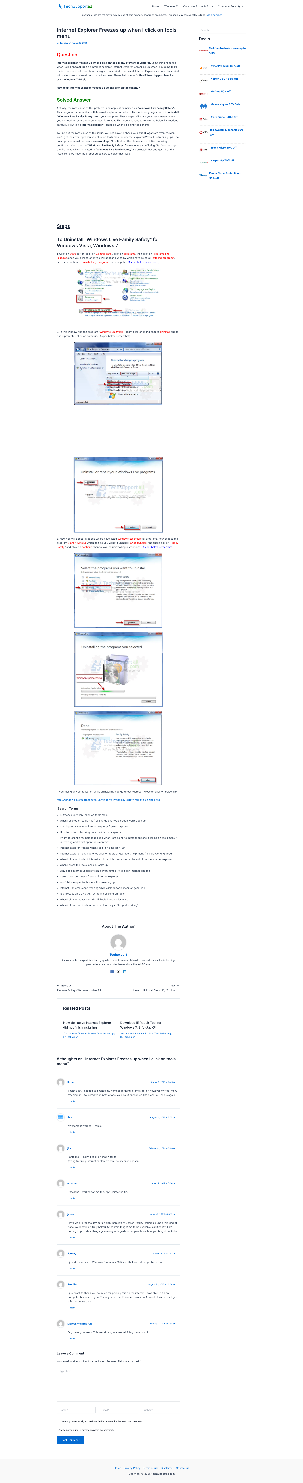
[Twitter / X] (118, 972)
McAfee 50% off (221, 91)
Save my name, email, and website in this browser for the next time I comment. (102, 1421)
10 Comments (127, 1033)
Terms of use (150, 1468)
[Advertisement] (118, 186)
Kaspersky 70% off (222, 160)
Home (155, 6)
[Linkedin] (124, 972)
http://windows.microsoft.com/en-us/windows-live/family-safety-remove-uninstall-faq (108, 799)
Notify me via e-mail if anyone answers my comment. (86, 1430)
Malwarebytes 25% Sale (225, 104)
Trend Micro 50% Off (224, 147)
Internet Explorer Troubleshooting (96, 1033)
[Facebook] (112, 972)
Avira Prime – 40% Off (224, 117)
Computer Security (229, 6)
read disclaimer (214, 15)
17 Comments (70, 1033)
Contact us (182, 1468)
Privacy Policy (132, 1468)
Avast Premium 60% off (225, 65)
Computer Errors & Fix (196, 6)
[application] (211, 6)
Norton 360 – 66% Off (224, 78)
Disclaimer (167, 1468)
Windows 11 (171, 6)
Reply (72, 1101)
